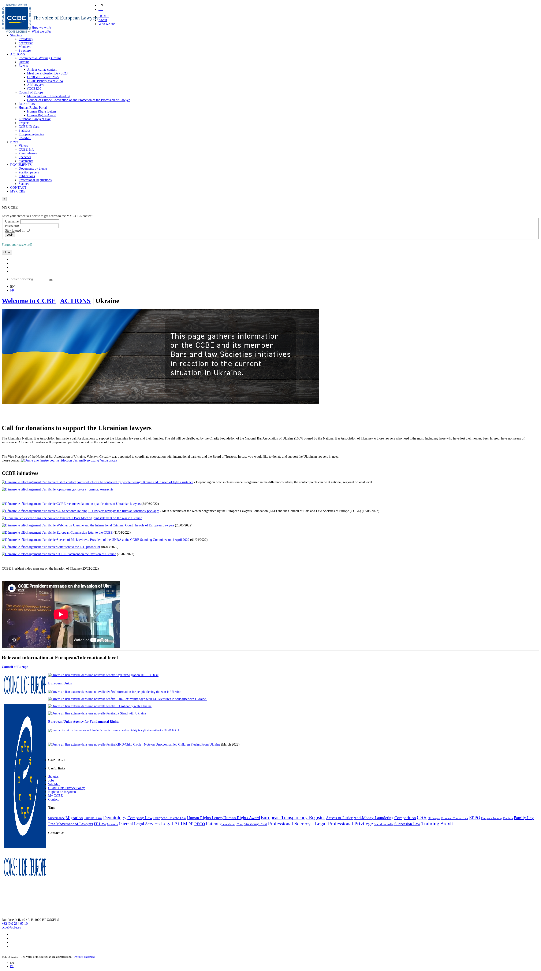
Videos (23, 145)
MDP (188, 823)
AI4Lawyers (35, 85)
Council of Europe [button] (15, 667)
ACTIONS (17, 54)
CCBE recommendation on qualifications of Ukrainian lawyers (99, 503)
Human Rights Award (41, 115)
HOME (103, 16)
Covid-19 (25, 138)
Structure (16, 35)
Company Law (139, 817)
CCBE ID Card (29, 126)
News (14, 142)
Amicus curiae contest (41, 69)
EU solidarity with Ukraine (133, 706)
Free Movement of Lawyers (70, 824)
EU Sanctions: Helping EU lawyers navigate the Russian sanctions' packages (108, 511)
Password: (12, 226)
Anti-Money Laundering (373, 818)
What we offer (41, 31)
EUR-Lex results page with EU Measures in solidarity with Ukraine (161, 699)
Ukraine (24, 62)
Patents (213, 823)
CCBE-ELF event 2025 (43, 77)
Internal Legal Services (139, 823)
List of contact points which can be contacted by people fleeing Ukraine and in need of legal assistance (125, 482)
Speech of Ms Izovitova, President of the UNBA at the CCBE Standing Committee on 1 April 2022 (123, 539)
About (102, 20)
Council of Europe (31, 92)
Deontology (115, 817)
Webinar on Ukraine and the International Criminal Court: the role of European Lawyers (115, 525)
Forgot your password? (17, 244)
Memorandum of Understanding (48, 96)
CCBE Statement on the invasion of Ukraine (86, 554)
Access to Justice (339, 818)
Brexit (446, 823)
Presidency (26, 39)
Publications (27, 176)
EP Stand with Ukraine (130, 713)
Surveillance (56, 818)
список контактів (101, 489)
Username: (12, 221)
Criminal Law (93, 818)
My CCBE (55, 795)
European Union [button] (60, 683)
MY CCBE (17, 191)
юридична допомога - (73, 489)
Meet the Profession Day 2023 (47, 73)
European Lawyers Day (35, 119)
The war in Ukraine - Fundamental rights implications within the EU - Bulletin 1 (139, 730)
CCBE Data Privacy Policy (66, 788)
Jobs (51, 780)
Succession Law (407, 824)
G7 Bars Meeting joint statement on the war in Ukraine (105, 518)
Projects (24, 123)
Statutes (24, 183)
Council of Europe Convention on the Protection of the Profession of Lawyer (78, 100)
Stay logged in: (15, 230)
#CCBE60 (34, 88)
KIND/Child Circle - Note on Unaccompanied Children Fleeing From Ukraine (167, 744)
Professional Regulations (35, 180)
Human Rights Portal (33, 107)
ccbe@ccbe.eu (11, 927)
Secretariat (26, 43)
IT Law (100, 823)
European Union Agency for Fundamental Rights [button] (83, 721)
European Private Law (169, 818)
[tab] (270, 667)
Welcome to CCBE (29, 301)
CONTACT (18, 187)
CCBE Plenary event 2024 (45, 81)
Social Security (383, 824)
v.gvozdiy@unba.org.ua (101, 460)
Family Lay (524, 817)
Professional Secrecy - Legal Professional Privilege (320, 823)
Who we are (106, 24)
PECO (199, 824)
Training (430, 823)
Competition (405, 817)
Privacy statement (84, 956)
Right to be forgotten (62, 792)
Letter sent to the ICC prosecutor (78, 547)
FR (100, 9)
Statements (26, 161)
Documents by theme (33, 168)
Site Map (54, 784)
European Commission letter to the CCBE (85, 532)
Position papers (29, 172)
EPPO (474, 817)
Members (25, 46)
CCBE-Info (26, 149)
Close (6, 252)
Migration (74, 817)
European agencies (31, 134)
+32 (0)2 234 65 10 (15, 923)
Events (23, 65)
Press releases (28, 153)
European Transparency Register (293, 817)
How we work (41, 27)
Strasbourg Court (255, 824)
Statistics (24, 130)
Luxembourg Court (232, 824)
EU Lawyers (434, 818)
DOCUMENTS (21, 164)
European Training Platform (497, 818)
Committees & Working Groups (40, 58)
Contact (53, 799)
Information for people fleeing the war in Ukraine (148, 692)
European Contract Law (454, 818)
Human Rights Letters (41, 111)
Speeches (25, 157)
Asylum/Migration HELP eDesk (136, 675)
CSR (422, 817)
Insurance (112, 824)
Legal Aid (171, 823)
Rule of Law (27, 104)
